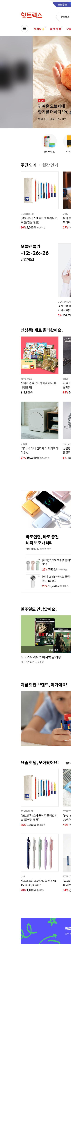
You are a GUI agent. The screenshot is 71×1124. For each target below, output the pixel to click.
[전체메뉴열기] (24, 28)
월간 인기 (50, 165)
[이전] (20, 190)
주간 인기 (29, 165)
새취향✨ (39, 29)
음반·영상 (55, 29)
